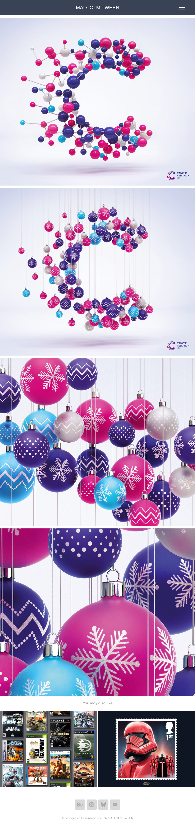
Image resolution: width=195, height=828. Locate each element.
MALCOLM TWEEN (97, 7)
